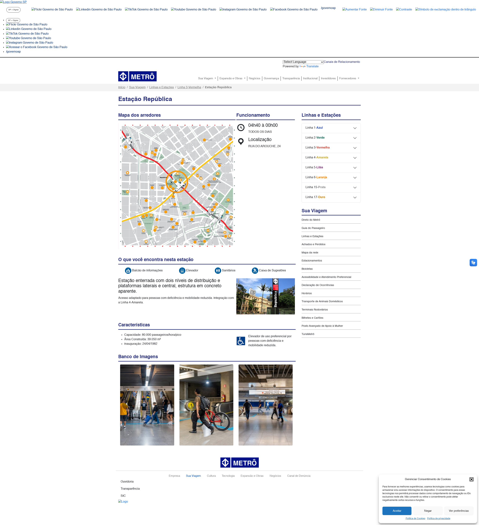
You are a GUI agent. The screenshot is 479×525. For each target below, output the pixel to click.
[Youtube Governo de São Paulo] (28, 38)
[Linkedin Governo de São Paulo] (28, 29)
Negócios (254, 78)
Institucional (310, 78)
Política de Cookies (415, 519)
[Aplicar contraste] (404, 9)
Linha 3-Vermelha (189, 87)
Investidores (328, 78)
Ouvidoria (127, 481)
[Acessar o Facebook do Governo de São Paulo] (36, 47)
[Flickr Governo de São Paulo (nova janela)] (52, 9)
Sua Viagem (206, 78)
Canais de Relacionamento (342, 62)
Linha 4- (317, 157)
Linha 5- (314, 167)
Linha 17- (315, 197)
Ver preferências (459, 510)
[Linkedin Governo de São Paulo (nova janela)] (99, 9)
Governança (271, 78)
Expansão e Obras (231, 78)
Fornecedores (348, 78)
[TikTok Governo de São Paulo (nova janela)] (146, 9)
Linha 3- (318, 147)
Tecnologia (228, 476)
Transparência (291, 78)
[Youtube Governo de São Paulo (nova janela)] (193, 9)
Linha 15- (316, 187)
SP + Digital (13, 10)
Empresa (174, 476)
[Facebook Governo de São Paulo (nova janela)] (294, 9)
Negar (428, 510)
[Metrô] (137, 76)
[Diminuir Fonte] (381, 9)
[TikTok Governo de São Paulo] (27, 33)
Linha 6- (316, 177)
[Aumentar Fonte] (354, 9)
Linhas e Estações (161, 87)
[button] (471, 479)
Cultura (211, 476)
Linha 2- (315, 137)
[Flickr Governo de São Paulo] (26, 24)
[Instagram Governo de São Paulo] (243, 9)
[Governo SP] (13, 2)
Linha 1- (314, 127)
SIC (123, 496)
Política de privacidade (438, 519)
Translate (312, 66)
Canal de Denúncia (298, 476)
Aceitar (397, 510)
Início (121, 87)
